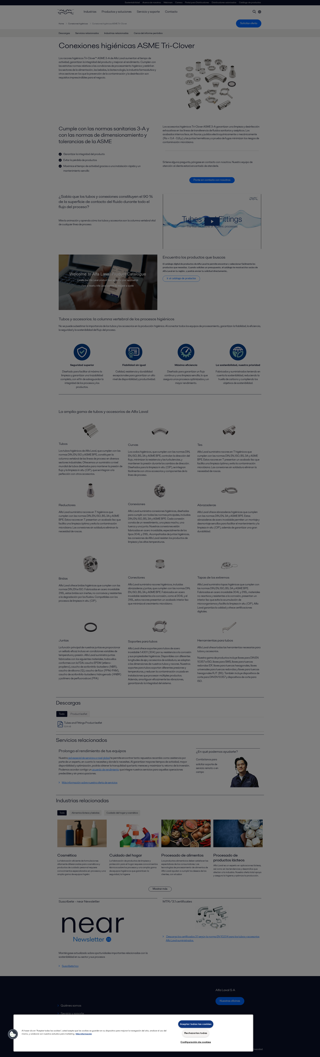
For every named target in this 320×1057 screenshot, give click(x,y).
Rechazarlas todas (195, 1033)
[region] (133, 1033)
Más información (84, 1033)
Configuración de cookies (195, 1042)
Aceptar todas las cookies (196, 1024)
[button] (13, 1034)
